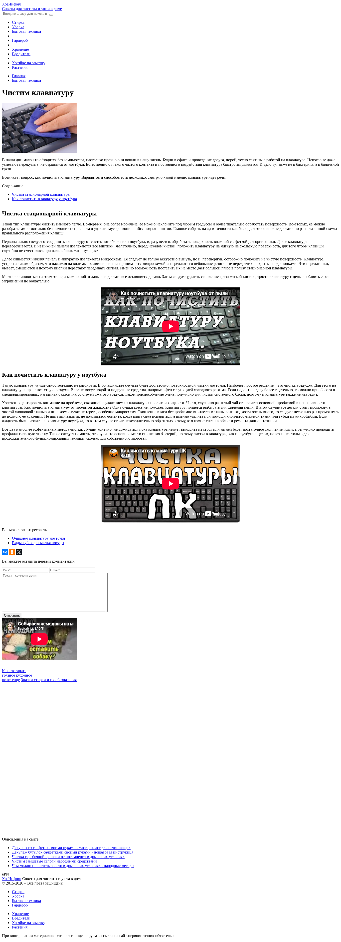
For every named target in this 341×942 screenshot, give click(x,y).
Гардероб (20, 40)
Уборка (18, 27)
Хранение (20, 49)
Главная (18, 76)
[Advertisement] (39, 757)
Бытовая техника (26, 31)
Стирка (18, 22)
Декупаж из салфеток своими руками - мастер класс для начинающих (71, 848)
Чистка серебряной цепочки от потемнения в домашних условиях (68, 857)
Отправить (12, 615)
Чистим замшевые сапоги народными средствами (54, 861)
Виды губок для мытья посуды (38, 543)
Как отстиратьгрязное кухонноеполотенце (17, 675)
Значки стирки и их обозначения (49, 680)
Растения (19, 67)
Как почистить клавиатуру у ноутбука (44, 199)
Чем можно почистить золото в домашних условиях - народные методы (73, 866)
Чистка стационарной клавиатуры (41, 194)
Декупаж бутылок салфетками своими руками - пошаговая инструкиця (72, 852)
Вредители (21, 54)
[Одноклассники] (12, 552)
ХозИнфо (11, 879)
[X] (19, 552)
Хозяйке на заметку (28, 63)
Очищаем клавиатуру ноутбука (38, 538)
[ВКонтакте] (5, 552)
